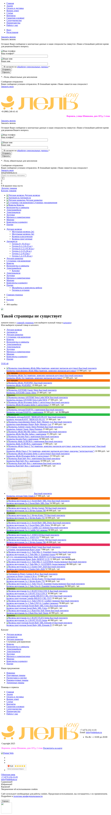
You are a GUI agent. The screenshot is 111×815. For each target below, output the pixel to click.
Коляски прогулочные (22, 239)
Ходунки (10, 215)
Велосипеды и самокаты (17, 207)
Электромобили (13, 210)
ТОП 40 (4, 363)
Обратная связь (8, 774)
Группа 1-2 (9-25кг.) (21, 253)
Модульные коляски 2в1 (23, 231)
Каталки (16, 270)
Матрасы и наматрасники (18, 217)
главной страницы (25, 323)
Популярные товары (15, 675)
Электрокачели (13, 212)
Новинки (10, 673)
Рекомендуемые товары (17, 680)
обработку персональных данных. (32, 67)
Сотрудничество (14, 20)
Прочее (9, 224)
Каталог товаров (9, 188)
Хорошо (5, 801)
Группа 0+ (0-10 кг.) (21, 244)
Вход (8, 30)
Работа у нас (12, 25)
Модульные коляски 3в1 (23, 234)
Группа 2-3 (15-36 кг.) (22, 251)
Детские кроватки (34, 200)
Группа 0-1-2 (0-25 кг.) (22, 246)
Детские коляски (32, 195)
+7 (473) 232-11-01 (9, 777)
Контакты (11, 15)
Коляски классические (22, 236)
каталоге (67, 323)
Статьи (9, 13)
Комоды (20, 205)
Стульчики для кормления (45, 202)
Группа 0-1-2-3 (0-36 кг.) (23, 248)
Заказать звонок (8, 37)
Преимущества (13, 23)
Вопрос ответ (12, 10)
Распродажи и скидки (16, 678)
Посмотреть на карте (52, 748)
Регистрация (12, 32)
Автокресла (25, 198)
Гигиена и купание (21, 290)
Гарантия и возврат (15, 18)
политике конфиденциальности (28, 796)
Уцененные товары (15, 682)
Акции (9, 6)
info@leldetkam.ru (94, 732)
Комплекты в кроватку (17, 222)
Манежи (10, 219)
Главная (10, 3)
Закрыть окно (7, 86)
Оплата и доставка (15, 8)
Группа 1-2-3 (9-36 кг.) (22, 256)
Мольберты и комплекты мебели (27, 288)
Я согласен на (27, 67)
